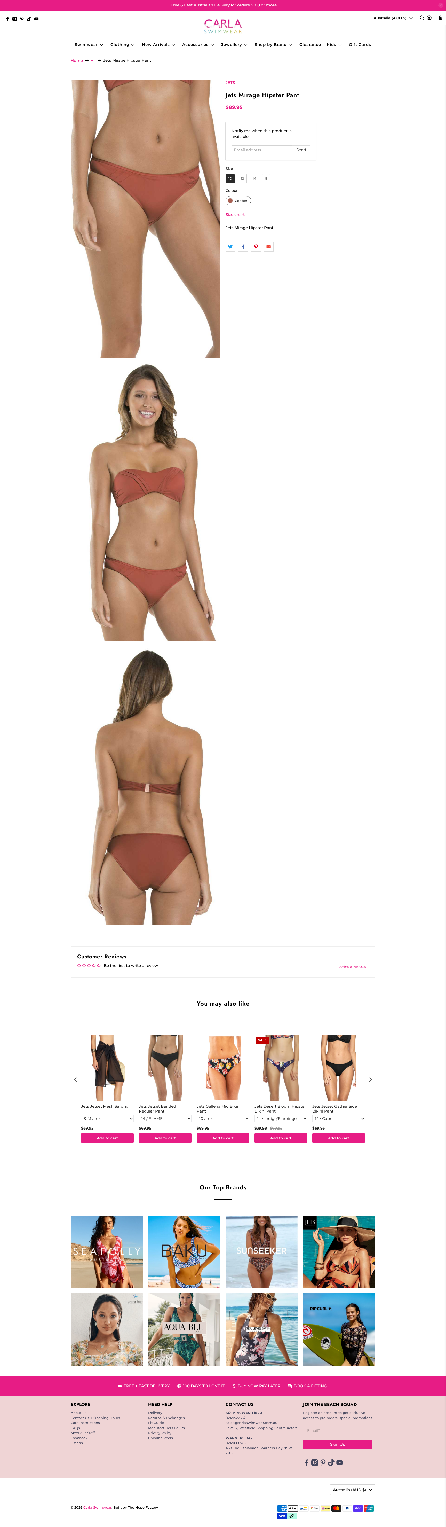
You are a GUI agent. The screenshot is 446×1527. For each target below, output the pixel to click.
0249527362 (235, 1418)
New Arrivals (156, 44)
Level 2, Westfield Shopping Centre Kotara (262, 1428)
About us (78, 1413)
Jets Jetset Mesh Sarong (105, 1106)
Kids (331, 44)
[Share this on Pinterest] (256, 247)
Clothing (119, 44)
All (93, 60)
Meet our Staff (83, 1433)
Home (77, 60)
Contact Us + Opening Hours (95, 1418)
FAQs (75, 1428)
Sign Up (337, 1444)
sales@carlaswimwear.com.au (251, 1423)
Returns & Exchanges (166, 1418)
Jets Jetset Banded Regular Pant (157, 1109)
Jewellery (231, 44)
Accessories (195, 44)
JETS (230, 82)
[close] (440, 5)
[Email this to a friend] (269, 247)
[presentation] (75, 1080)
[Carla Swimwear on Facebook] (8, 20)
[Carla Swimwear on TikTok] (30, 20)
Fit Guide (156, 1423)
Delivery (155, 1413)
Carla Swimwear (97, 1507)
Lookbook (79, 1438)
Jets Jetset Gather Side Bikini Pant (334, 1109)
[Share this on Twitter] (230, 247)
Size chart (235, 214)
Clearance (310, 44)
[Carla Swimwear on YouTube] (37, 20)
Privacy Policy (159, 1433)
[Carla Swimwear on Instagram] (16, 20)
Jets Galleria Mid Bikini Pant (219, 1109)
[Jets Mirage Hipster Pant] (145, 219)
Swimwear (86, 44)
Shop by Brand (271, 44)
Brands (77, 1443)
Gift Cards (360, 44)
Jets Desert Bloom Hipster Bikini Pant (280, 1109)
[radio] (230, 178)
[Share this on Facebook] (243, 247)
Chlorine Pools (160, 1438)
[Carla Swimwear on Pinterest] (23, 20)
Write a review (352, 967)
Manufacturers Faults (166, 1428)
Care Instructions (85, 1423)
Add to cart (107, 1138)
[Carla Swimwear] (223, 26)
